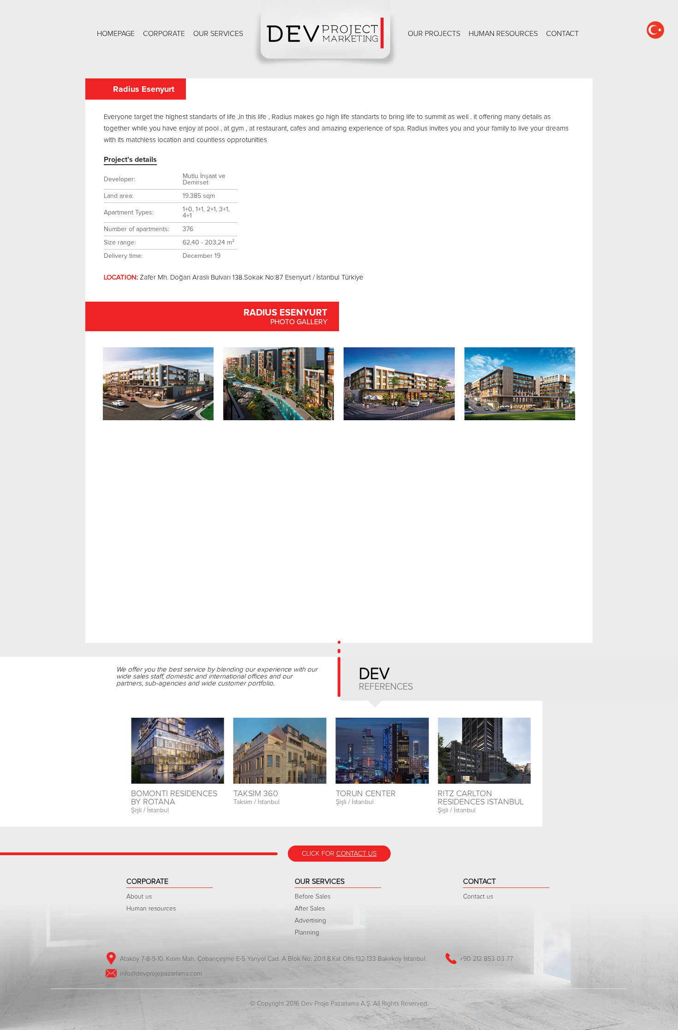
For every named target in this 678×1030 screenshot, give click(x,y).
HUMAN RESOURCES (503, 33)
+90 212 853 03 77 (486, 959)
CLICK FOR (339, 853)
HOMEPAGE (116, 33)
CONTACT (562, 33)
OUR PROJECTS (434, 33)
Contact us (478, 896)
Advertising (310, 920)
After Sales (310, 908)
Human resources (151, 908)
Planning (307, 932)
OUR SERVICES (218, 33)
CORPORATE (164, 33)
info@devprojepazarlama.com (161, 973)
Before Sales (312, 896)
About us (139, 896)
